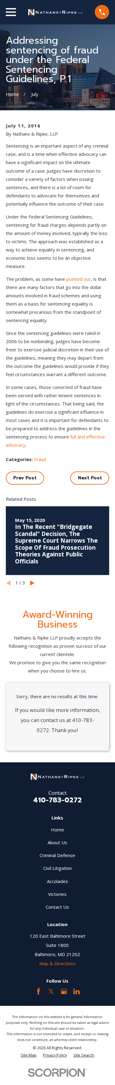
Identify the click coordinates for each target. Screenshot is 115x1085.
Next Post (90, 478)
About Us (57, 842)
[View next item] (32, 583)
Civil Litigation (57, 868)
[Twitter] (51, 991)
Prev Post (24, 478)
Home (57, 830)
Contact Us (57, 907)
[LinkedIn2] (76, 991)
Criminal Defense (57, 855)
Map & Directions (57, 963)
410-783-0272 (57, 800)
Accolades (57, 881)
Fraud (40, 459)
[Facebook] (38, 991)
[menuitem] (28, 1055)
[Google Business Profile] (64, 991)
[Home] (55, 12)
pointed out (78, 279)
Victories (57, 894)
